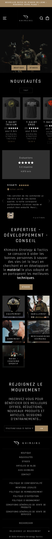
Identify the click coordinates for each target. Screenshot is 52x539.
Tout (26, 90)
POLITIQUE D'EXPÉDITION (26, 496)
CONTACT (26, 474)
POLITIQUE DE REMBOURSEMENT (25, 492)
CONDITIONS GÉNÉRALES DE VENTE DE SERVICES (26, 513)
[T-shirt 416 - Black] (49, 142)
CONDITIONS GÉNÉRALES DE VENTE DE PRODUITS (26, 506)
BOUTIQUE (26, 453)
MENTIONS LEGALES (26, 487)
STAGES (26, 461)
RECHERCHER (26, 523)
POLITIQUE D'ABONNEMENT (26, 500)
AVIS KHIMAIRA (26, 470)
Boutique (19, 68)
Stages (34, 68)
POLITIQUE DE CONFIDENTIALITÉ (26, 483)
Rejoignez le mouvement (25, 531)
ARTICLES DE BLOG (26, 465)
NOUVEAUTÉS (26, 457)
